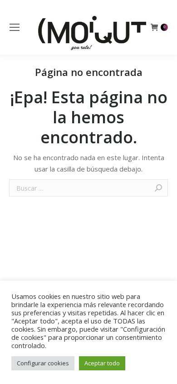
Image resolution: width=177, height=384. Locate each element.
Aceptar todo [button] (102, 363)
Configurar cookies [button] (43, 363)
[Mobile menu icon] (14, 27)
